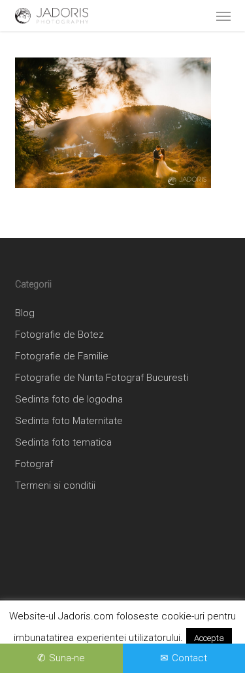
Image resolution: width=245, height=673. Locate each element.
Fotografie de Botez (59, 334)
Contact (189, 658)
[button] (223, 15)
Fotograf (34, 464)
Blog (25, 313)
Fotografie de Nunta (59, 378)
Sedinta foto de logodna (69, 399)
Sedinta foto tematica (63, 442)
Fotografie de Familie (61, 356)
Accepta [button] (209, 638)
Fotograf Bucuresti (147, 378)
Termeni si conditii (55, 485)
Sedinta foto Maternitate (69, 421)
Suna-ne (67, 658)
